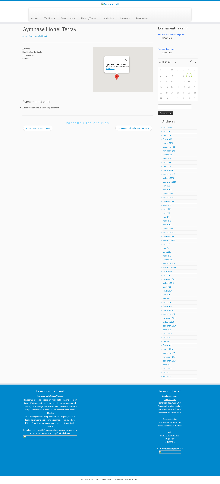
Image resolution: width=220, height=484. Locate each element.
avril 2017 (167, 376)
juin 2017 (166, 372)
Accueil (34, 18)
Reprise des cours (166, 49)
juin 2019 (166, 294)
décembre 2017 (169, 353)
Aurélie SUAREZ (41, 36)
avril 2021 (167, 252)
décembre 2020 (169, 263)
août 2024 (167, 158)
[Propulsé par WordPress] (113, 479)
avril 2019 (167, 302)
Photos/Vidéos (88, 18)
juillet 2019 (167, 291)
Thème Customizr (132, 479)
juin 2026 (166, 131)
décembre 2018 (169, 314)
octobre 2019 (168, 283)
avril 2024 (167, 162)
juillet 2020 (167, 271)
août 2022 (167, 205)
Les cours (125, 18)
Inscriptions (108, 18)
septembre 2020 (169, 267)
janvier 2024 (168, 170)
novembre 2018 (169, 318)
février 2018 (167, 345)
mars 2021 (167, 256)
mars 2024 (167, 166)
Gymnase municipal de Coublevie (134, 128)
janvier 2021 (168, 259)
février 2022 (167, 224)
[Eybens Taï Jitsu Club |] (110, 4)
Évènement (110, 69)
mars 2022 (167, 221)
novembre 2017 (169, 357)
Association (67, 18)
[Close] (125, 59)
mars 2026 (167, 135)
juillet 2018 (167, 333)
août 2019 (167, 287)
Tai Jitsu (48, 18)
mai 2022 (166, 217)
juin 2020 (166, 275)
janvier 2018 (168, 349)
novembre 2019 (169, 279)
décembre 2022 (169, 197)
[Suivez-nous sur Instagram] (37, 11)
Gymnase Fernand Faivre (37, 128)
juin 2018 (166, 337)
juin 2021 (166, 244)
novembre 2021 (169, 236)
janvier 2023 (168, 193)
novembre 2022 (169, 201)
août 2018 (167, 329)
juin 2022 (166, 213)
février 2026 (167, 139)
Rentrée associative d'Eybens (171, 34)
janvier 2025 (168, 154)
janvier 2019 (168, 310)
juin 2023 (166, 186)
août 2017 (167, 364)
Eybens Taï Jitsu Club (94, 479)
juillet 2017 (167, 368)
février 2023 (167, 189)
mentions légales (171, 449)
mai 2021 (166, 248)
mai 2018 (166, 341)
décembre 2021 (169, 232)
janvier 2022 (168, 228)
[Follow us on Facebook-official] (33, 11)
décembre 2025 (169, 147)
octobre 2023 (168, 178)
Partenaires (142, 18)
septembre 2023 (169, 182)
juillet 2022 (167, 209)
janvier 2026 (168, 143)
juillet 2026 (167, 127)
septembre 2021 (169, 240)
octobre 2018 (168, 322)
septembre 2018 (169, 326)
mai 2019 (166, 298)
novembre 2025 (169, 151)
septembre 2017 (169, 361)
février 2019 (167, 306)
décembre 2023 (169, 174)
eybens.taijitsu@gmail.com (169, 435)
